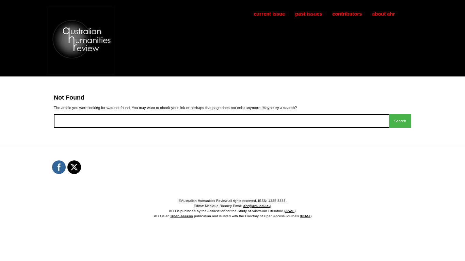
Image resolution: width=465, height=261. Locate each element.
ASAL (289, 211)
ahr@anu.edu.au (257, 206)
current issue (269, 14)
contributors (347, 14)
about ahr (383, 14)
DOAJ (305, 216)
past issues (308, 14)
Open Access (182, 216)
